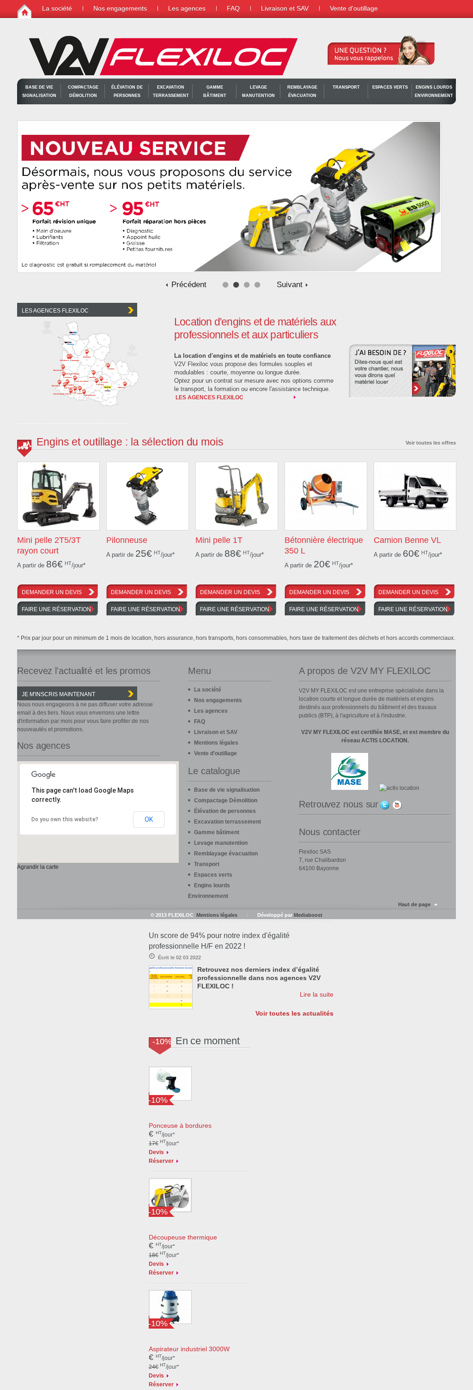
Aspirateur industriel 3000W (189, 1349)
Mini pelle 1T (219, 540)
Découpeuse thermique (183, 1237)
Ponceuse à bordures (180, 1125)
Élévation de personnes (127, 91)
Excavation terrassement (171, 91)
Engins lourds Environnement (434, 91)
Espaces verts (390, 87)
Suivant (290, 285)
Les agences (187, 8)
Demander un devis (52, 592)
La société (57, 8)
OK (149, 819)
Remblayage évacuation (302, 91)
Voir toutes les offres (431, 442)
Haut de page (414, 904)
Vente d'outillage (354, 8)
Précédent (188, 285)
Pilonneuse (126, 540)
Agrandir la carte (38, 867)
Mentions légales (216, 743)
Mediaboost (308, 915)
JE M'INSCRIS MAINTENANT (58, 694)
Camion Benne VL (407, 540)
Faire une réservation (56, 609)
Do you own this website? (64, 819)
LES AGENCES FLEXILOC (55, 310)
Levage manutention (258, 91)
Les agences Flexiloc (209, 397)
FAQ (233, 8)
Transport (346, 87)
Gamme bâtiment (214, 91)
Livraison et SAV (285, 8)
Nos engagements (120, 8)
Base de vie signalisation (39, 91)
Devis (156, 1152)
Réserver (161, 1161)
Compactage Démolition (83, 91)
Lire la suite (317, 994)
